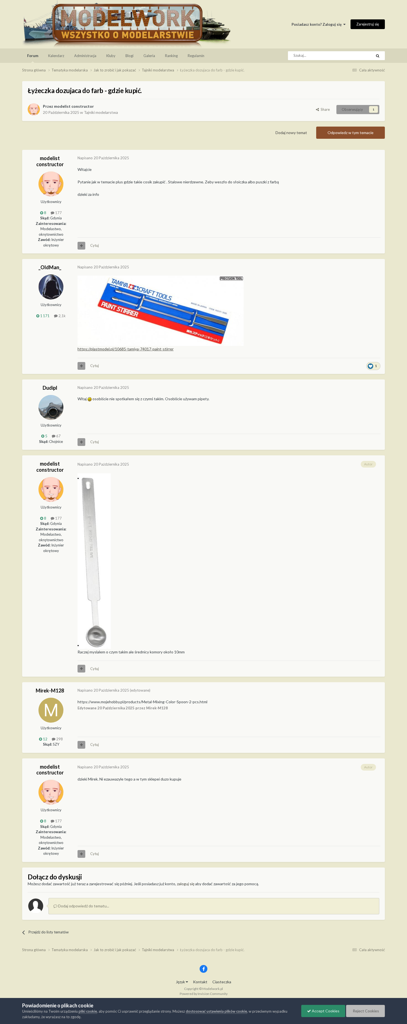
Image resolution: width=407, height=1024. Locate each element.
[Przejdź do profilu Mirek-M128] (50, 710)
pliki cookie (88, 1011)
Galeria (149, 55)
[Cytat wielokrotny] (81, 246)
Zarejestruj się (367, 24)
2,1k (62, 316)
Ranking (171, 55)
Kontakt (200, 981)
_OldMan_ (49, 267)
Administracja (85, 55)
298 (59, 739)
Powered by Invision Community (204, 994)
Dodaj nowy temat (291, 132)
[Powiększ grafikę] (161, 310)
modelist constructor (74, 106)
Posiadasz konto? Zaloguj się (317, 24)
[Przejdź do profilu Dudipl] (50, 407)
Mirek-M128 (50, 690)
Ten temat (356, 55)
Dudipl (50, 388)
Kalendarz (56, 55)
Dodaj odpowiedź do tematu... (83, 906)
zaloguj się (185, 883)
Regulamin (196, 55)
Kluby (110, 55)
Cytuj (94, 245)
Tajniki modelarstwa (101, 112)
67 (58, 436)
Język (181, 981)
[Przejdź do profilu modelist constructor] (34, 109)
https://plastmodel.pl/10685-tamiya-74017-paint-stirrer (126, 349)
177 (58, 213)
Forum (32, 55)
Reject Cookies (365, 1010)
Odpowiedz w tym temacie (350, 132)
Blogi (129, 55)
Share (324, 109)
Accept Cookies (325, 1010)
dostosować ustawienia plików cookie (216, 1011)
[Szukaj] (378, 55)
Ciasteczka (221, 981)
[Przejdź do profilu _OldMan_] (50, 286)
